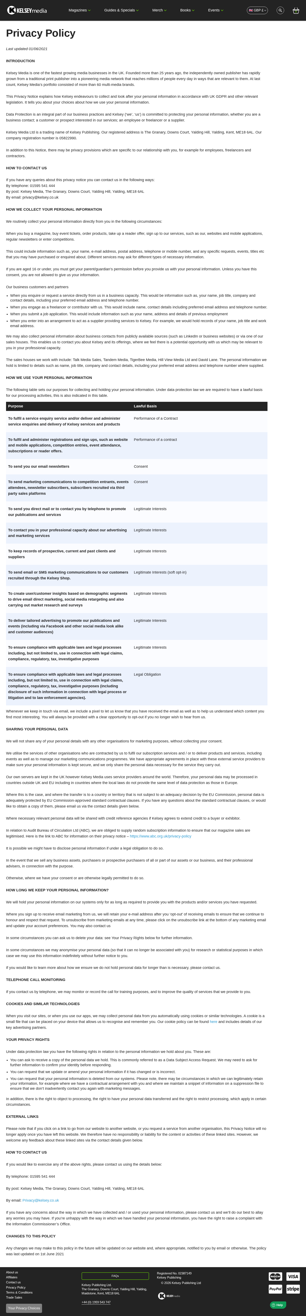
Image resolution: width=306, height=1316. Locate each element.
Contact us (13, 1282)
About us (12, 1272)
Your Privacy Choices (24, 1308)
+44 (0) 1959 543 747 (96, 1302)
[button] (89, 10)
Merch (157, 10)
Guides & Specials (119, 10)
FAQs (115, 1276)
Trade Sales (14, 1297)
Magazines (78, 10)
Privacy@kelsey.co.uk (40, 1200)
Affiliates (11, 1277)
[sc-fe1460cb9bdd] (169, 1296)
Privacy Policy (16, 1287)
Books (185, 10)
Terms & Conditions (19, 1292)
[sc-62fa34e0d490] (27, 10)
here (213, 1022)
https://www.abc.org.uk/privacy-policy (160, 836)
